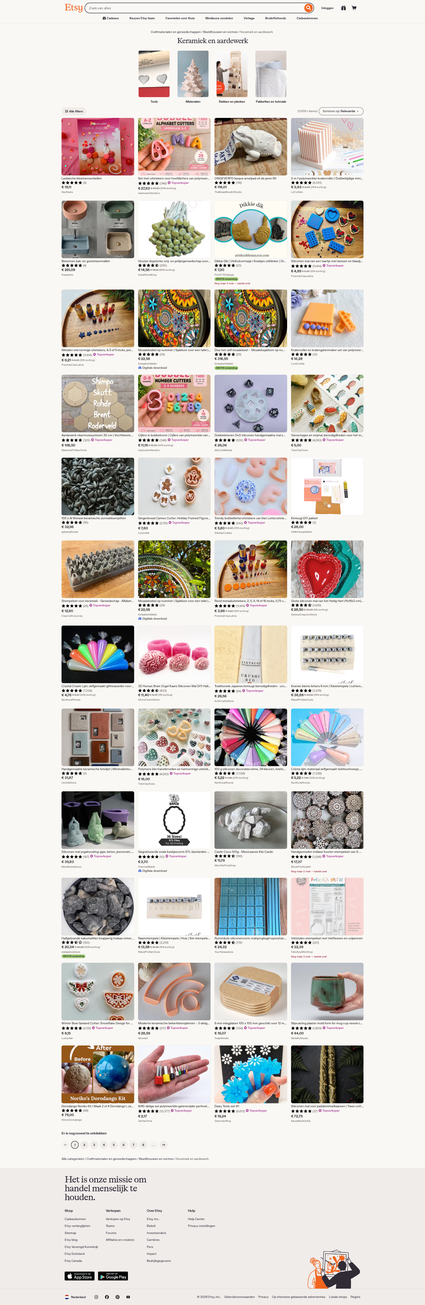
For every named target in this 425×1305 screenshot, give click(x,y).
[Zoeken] (308, 8)
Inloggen (327, 8)
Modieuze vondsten (219, 18)
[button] (75, 1296)
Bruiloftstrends (275, 18)
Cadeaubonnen (307, 18)
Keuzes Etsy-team (142, 18)
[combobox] (194, 8)
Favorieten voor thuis (180, 18)
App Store (80, 1276)
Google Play (113, 1276)
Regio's (355, 1297)
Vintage (249, 18)
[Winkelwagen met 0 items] (354, 8)
